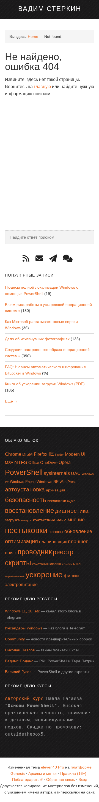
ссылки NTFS (71, 564)
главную (42, 86)
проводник (35, 552)
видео (71, 501)
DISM (27, 454)
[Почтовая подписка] (41, 258)
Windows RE (48, 481)
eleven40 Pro (52, 767)
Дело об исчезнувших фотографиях (37, 339)
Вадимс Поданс (19, 661)
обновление (78, 531)
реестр (63, 552)
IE (51, 454)
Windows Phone (22, 482)
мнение (76, 519)
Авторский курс (24, 698)
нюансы (55, 531)
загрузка (12, 520)
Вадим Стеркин (49, 8)
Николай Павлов (20, 650)
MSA (9, 462)
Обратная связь (60, 779)
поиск (10, 552)
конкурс (26, 520)
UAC (76, 473)
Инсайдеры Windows (23, 628)
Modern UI (75, 454)
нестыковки (26, 530)
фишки (71, 575)
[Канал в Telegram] (55, 258)
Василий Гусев (18, 671)
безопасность (25, 499)
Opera (65, 462)
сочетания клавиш (46, 564)
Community (15, 639)
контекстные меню (50, 520)
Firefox (40, 454)
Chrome (13, 454)
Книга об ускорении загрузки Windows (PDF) (45, 384)
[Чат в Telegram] (69, 258)
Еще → (11, 401)
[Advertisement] (49, 152)
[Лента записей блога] (28, 258)
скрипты (18, 563)
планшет (78, 541)
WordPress (68, 482)
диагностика (72, 511)
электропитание (21, 584)
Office (33, 462)
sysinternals (57, 473)
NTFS (20, 462)
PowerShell (24, 472)
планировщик (53, 541)
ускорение (44, 574)
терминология (14, 576)
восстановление (29, 510)
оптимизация (21, 541)
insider (59, 454)
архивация (55, 490)
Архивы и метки (42, 773)
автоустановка (25, 489)
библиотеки (56, 501)
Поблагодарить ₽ (27, 779)
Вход (82, 779)
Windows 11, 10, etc (22, 611)
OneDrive (48, 462)
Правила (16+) (73, 773)
